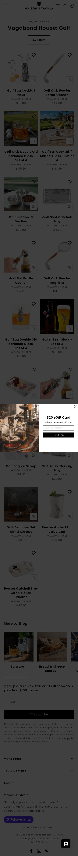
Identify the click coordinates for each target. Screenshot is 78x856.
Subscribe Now (58, 435)
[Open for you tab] (65, 843)
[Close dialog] (75, 406)
